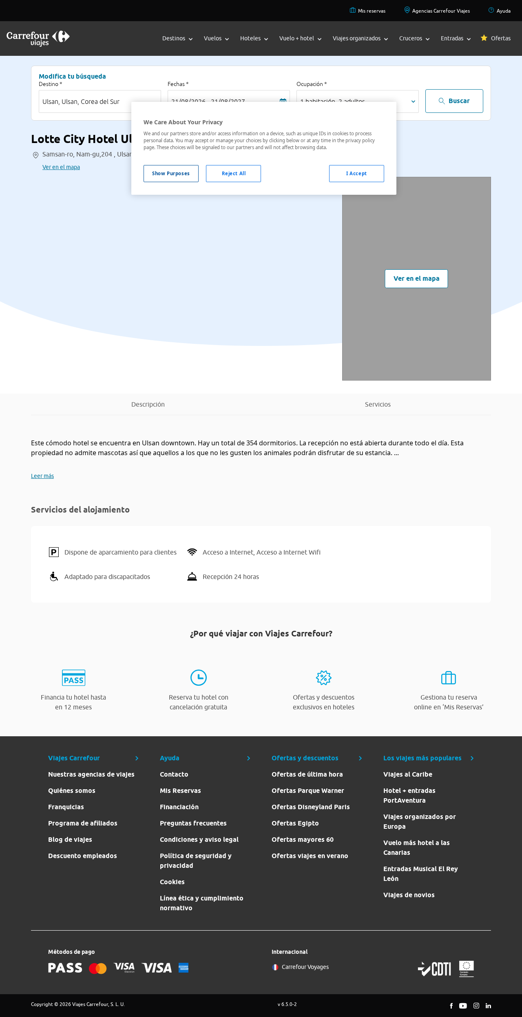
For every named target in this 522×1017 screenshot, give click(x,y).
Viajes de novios (409, 895)
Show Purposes (171, 173)
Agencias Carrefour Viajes (441, 11)
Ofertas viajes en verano (310, 856)
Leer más (42, 476)
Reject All (234, 173)
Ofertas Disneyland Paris (311, 807)
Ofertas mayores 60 (303, 839)
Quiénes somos (71, 791)
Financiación (179, 807)
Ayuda (504, 11)
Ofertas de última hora (307, 774)
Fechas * (178, 84)
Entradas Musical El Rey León (420, 874)
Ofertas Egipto (295, 823)
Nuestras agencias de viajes (91, 774)
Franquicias (66, 807)
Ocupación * (311, 84)
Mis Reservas (180, 791)
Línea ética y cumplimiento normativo (201, 903)
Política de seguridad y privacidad (196, 861)
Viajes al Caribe (407, 774)
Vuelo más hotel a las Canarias (416, 847)
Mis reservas (371, 11)
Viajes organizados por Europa (419, 821)
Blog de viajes (70, 839)
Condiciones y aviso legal (199, 839)
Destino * (50, 84)
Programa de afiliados (82, 823)
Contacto (174, 774)
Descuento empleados (82, 856)
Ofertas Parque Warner (308, 791)
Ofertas (501, 38)
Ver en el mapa (61, 167)
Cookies (172, 882)
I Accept (356, 173)
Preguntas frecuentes (193, 823)
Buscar (459, 101)
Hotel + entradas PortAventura (409, 795)
